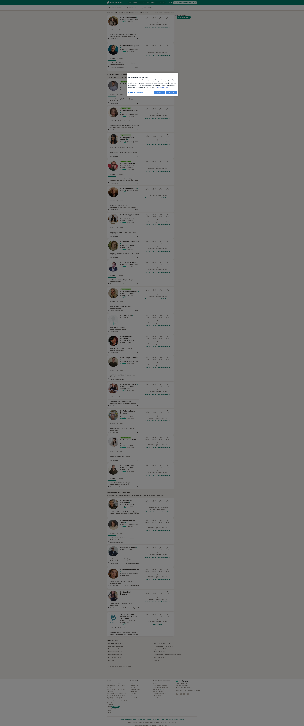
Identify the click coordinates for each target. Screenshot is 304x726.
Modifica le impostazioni (135, 92)
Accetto (171, 92)
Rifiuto (159, 92)
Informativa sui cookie (162, 87)
